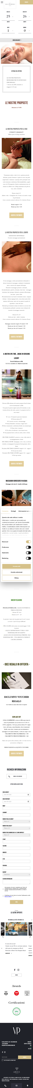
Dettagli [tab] (13, 511)
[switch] (28, 547)
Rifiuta (17, 578)
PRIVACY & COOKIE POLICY (5, 1079)
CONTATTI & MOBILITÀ (27, 1043)
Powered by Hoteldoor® (5, 1080)
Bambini (24, 27)
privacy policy (13, 1060)
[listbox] (8, 30)
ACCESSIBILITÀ (20, 1079)
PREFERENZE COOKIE (26, 1079)
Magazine (29, 1042)
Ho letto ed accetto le (10, 1060)
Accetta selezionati (16, 572)
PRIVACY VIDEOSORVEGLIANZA (14, 1079)
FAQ (30, 1045)
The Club (29, 1048)
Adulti (8, 27)
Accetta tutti (16, 566)
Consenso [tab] (5, 511)
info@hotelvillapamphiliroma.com (8, 1045)
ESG (30, 1047)
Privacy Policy (8, 896)
